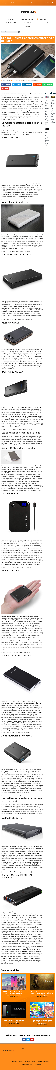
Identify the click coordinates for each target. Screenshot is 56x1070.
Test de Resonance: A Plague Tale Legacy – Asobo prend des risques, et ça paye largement (42, 993)
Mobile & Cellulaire (11, 23)
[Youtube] (53, 3)
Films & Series (27, 23)
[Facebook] (24, 1039)
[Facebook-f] (43, 3)
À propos (14, 1061)
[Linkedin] (48, 3)
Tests (48, 23)
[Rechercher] (19, 32)
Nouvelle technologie (27, 19)
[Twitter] (46, 3)
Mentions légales (38, 1064)
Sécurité (28, 27)
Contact (20, 1061)
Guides (40, 23)
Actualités (11, 19)
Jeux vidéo (43, 19)
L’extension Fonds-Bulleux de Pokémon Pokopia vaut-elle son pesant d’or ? (42, 1021)
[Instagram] (50, 3)
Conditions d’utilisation (30, 1061)
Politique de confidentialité (43, 1061)
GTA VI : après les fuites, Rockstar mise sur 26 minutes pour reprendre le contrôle (13, 993)
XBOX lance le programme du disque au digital (14, 1021)
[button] (6, 84)
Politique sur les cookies (27, 1064)
